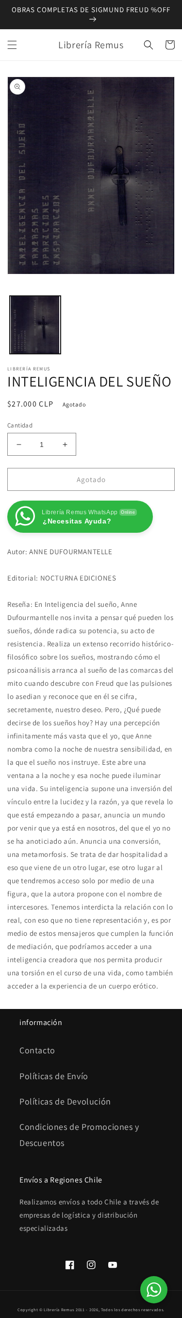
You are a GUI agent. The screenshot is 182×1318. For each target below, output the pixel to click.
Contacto (37, 1050)
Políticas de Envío (53, 1076)
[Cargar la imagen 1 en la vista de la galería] (35, 325)
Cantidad (20, 425)
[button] (12, 45)
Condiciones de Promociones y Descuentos (79, 1134)
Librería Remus (59, 1309)
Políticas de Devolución (65, 1101)
